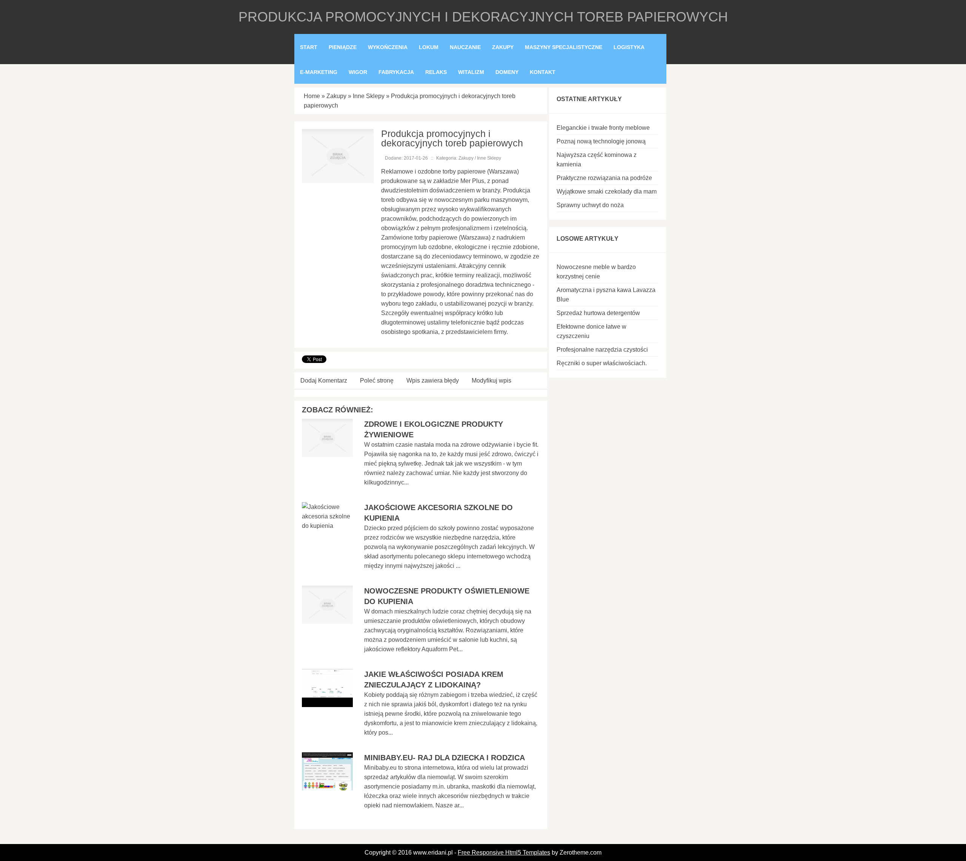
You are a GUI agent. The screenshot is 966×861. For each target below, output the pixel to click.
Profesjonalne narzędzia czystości (602, 349)
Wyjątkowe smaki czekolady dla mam (607, 191)
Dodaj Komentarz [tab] (323, 380)
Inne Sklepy (369, 96)
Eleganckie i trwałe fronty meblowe (603, 128)
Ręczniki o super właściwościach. (602, 363)
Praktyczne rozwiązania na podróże (604, 178)
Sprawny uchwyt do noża (590, 205)
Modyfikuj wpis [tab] (491, 380)
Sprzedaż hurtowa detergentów (598, 313)
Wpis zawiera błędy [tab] (432, 380)
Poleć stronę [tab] (377, 380)
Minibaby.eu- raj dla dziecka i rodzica (444, 757)
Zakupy (336, 96)
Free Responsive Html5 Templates (504, 852)
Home (312, 96)
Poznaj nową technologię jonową (601, 141)
